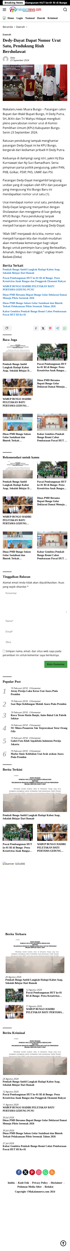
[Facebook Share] (36, 328)
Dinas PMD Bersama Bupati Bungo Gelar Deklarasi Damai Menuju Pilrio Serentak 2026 (35, 296)
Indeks (11, 1182)
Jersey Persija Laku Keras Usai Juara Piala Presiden (34, 693)
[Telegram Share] (57, 328)
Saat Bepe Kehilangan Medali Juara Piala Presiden (38, 704)
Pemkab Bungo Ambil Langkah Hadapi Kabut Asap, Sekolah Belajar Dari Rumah (31, 271)
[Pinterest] (32, 1172)
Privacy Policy (40, 1182)
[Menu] (5, 10)
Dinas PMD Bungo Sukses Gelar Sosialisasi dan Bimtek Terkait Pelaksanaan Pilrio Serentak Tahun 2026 (33, 305)
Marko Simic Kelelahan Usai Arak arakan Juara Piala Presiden (37, 756)
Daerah (7, 34)
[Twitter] (25, 1172)
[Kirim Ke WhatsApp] (64, 328)
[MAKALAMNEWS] (24, 10)
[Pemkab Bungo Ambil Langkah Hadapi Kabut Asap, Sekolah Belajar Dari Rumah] (18, 352)
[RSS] (52, 1172)
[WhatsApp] (45, 1172)
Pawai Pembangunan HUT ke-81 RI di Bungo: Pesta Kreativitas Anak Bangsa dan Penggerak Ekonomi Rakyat (34, 280)
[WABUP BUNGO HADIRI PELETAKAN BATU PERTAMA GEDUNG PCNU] (18, 387)
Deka (12, 57)
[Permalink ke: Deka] (5, 59)
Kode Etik (23, 1182)
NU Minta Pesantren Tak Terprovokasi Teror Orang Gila (39, 730)
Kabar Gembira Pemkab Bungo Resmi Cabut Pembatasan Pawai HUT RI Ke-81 (34, 313)
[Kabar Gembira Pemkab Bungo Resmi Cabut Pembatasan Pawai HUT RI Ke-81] (52, 422)
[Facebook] (19, 1172)
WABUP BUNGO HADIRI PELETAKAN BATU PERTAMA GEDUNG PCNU (29, 288)
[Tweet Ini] (43, 328)
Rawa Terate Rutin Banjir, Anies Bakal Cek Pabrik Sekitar (38, 717)
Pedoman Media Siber (29, 1186)
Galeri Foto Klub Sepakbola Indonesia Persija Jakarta (36, 743)
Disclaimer (56, 1182)
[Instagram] (39, 1172)
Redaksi (49, 1186)
